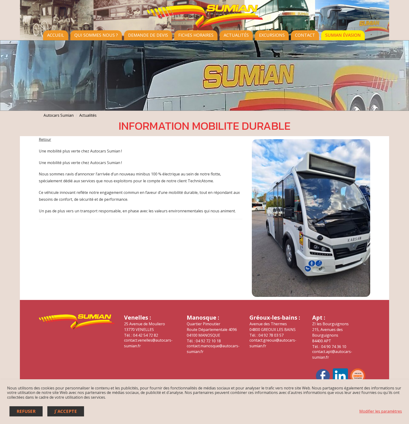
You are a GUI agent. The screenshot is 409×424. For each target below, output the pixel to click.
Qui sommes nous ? (96, 35)
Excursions (272, 35)
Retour (45, 139)
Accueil (55, 35)
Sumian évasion (343, 35)
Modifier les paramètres (380, 411)
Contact (305, 35)
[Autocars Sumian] (204, 27)
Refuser (26, 411)
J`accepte (65, 411)
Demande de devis (148, 35)
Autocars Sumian (59, 115)
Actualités (236, 35)
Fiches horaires (195, 35)
